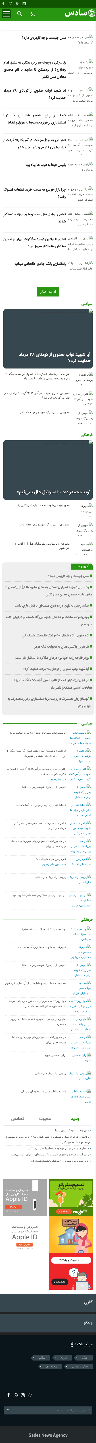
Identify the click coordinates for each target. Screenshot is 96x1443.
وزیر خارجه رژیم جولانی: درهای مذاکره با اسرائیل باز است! (52, 658)
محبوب (45, 1119)
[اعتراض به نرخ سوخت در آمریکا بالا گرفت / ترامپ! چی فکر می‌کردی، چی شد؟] (83, 398)
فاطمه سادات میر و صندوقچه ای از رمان (43, 1091)
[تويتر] (16, 1395)
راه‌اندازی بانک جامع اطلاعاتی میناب (40, 264)
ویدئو (88, 1322)
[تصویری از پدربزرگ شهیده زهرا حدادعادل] (83, 417)
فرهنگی (87, 435)
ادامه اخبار (48, 291)
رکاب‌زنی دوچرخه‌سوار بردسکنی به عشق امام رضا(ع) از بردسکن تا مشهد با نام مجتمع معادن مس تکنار (34, 70)
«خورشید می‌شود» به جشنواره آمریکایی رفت (42, 505)
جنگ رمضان (80, 1366)
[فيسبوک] (3, 3)
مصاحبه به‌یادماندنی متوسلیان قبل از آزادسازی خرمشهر (35, 983)
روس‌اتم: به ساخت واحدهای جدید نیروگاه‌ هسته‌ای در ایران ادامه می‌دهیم (50, 1154)
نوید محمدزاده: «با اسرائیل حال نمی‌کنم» (53, 492)
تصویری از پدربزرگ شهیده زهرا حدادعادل (44, 412)
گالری (88, 1302)
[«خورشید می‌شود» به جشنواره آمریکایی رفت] (83, 510)
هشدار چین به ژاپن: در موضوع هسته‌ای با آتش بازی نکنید (52, 606)
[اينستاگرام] (10, 3)
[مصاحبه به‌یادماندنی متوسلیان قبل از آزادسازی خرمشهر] (83, 548)
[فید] (24, 3)
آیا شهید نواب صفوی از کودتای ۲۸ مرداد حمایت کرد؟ (54, 357)
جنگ (85, 1357)
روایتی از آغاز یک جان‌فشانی (50, 877)
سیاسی (87, 304)
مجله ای (51, 1366)
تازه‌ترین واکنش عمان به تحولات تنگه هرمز (61, 647)
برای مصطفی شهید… (54, 1055)
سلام (42, 1357)
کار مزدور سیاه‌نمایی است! (51, 859)
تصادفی (17, 1119)
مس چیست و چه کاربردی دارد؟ (44, 38)
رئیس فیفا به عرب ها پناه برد (46, 165)
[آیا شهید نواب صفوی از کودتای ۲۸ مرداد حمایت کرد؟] (48, 339)
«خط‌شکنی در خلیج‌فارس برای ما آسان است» (41, 805)
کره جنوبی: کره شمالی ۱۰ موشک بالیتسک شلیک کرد (55, 635)
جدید (75, 1119)
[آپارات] (17, 3)
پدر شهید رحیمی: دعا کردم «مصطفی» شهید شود (39, 895)
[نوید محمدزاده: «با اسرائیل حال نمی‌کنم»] (48, 470)
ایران (64, 1357)
